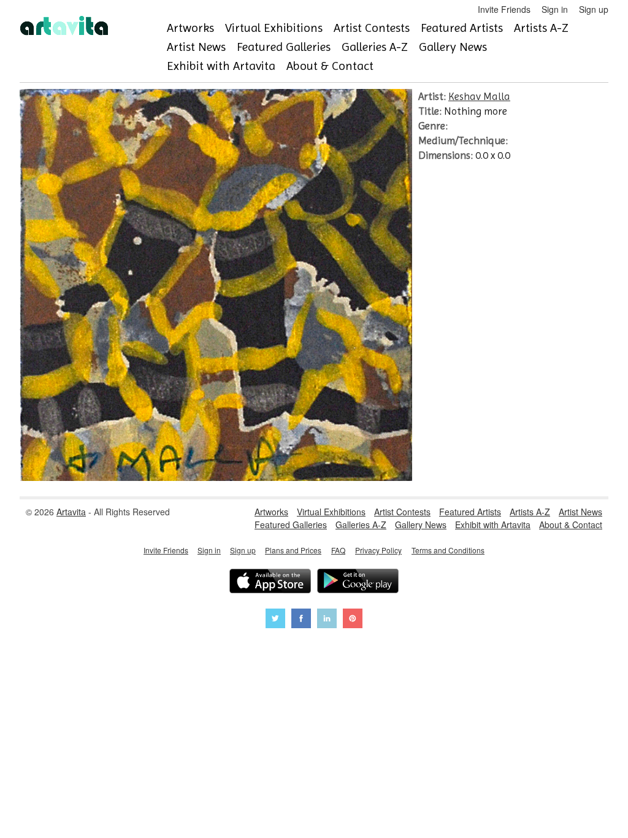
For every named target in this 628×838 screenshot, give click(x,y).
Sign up (593, 9)
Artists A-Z (541, 28)
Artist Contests (372, 28)
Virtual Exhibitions (274, 28)
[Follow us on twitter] (275, 620)
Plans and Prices (293, 550)
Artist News (196, 47)
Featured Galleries (284, 47)
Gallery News (453, 47)
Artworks (190, 28)
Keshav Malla (479, 96)
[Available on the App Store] (270, 582)
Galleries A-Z (375, 47)
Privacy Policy (378, 550)
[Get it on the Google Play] (358, 582)
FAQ (338, 550)
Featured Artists (462, 28)
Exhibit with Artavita (221, 66)
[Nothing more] (216, 477)
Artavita (71, 511)
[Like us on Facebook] (301, 620)
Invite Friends (504, 9)
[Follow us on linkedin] (327, 620)
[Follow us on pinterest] (352, 620)
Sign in (555, 9)
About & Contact (329, 66)
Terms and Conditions (448, 550)
